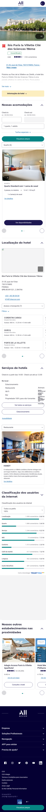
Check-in (7, 114)
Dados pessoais (7, 780)
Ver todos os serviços (23, 405)
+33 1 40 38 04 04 (12, 296)
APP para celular (9, 744)
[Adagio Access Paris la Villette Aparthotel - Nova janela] (18, 650)
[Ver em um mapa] (23, 260)
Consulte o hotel (18, 685)
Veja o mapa (11, 67)
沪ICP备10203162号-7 (9, 796)
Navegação (7, 739)
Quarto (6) (8, 145)
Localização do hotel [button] (16, 242)
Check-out (29, 114)
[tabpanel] (23, 191)
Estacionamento (23, 412)
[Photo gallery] (23, 24)
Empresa (6, 728)
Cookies (4, 783)
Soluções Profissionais (12, 733)
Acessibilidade (7, 418)
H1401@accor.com (12, 299)
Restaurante (8, 427)
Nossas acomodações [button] (17, 104)
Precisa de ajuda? (10, 750)
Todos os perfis (10, 510)
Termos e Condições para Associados (15, 777)
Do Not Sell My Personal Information (14, 789)
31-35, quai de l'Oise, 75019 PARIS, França (23, 65)
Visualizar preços (23, 807)
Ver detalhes (8, 481)
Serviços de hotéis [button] (14, 368)
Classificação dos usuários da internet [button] (20, 494)
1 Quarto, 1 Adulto (11, 126)
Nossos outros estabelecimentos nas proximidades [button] (17, 628)
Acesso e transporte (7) (13, 306)
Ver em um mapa (13, 678)
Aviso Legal (6, 786)
